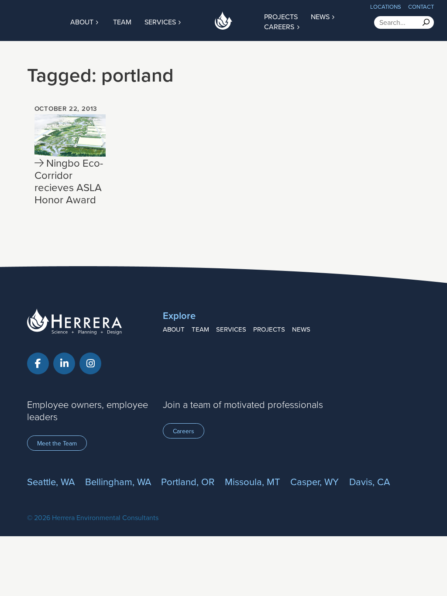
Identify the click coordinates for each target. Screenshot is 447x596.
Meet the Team (57, 443)
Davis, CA (369, 481)
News (301, 329)
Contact (421, 6)
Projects (269, 329)
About (82, 22)
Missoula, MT (252, 481)
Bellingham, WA (118, 481)
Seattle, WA (51, 481)
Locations (385, 6)
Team (122, 22)
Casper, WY (314, 481)
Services (161, 22)
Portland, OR (187, 481)
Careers (280, 26)
